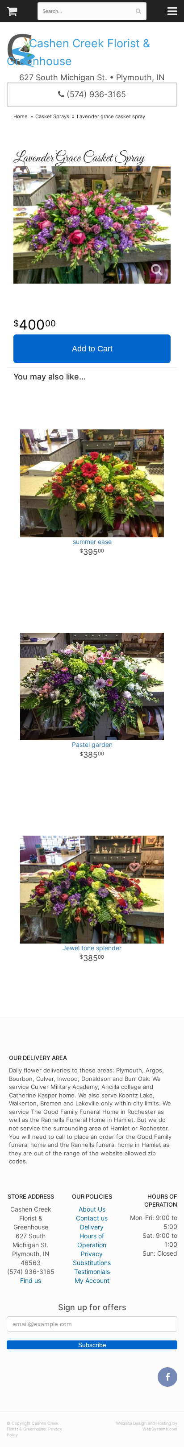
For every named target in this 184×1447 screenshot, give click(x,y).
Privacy (92, 1253)
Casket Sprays (52, 116)
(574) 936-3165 (95, 94)
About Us (92, 1209)
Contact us (92, 1218)
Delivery (92, 1227)
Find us (30, 1280)
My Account (92, 1280)
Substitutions (92, 1262)
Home (20, 116)
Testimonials (92, 1271)
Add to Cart (92, 348)
